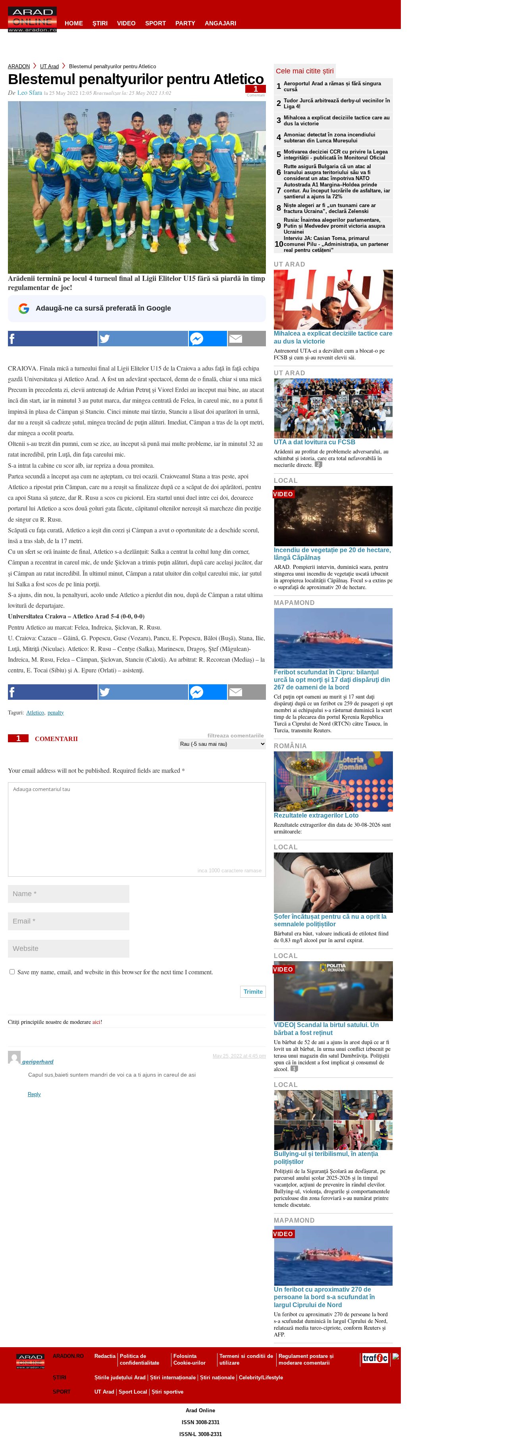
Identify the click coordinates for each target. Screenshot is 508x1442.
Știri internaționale (173, 1378)
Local (286, 480)
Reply (34, 1094)
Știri (59, 1378)
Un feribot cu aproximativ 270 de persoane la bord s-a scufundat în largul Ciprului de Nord (324, 1297)
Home (74, 23)
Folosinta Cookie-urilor (189, 1359)
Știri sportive (167, 1392)
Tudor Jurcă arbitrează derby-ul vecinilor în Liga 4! (337, 103)
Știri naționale (217, 1378)
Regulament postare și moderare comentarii (306, 1359)
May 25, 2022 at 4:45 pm (239, 1056)
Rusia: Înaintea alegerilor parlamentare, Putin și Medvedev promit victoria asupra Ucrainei (334, 226)
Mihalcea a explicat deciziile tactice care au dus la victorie (337, 121)
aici (96, 1021)
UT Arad (49, 66)
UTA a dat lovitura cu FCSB (315, 442)
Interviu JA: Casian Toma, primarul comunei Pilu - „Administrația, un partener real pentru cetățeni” (336, 244)
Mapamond (294, 602)
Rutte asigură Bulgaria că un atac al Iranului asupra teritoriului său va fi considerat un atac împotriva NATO (327, 172)
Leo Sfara (29, 92)
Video (126, 23)
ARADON (19, 66)
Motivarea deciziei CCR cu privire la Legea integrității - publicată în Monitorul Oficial (336, 155)
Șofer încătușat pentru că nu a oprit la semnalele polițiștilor (330, 920)
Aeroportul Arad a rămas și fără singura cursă (332, 86)
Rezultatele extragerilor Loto (316, 815)
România (290, 746)
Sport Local (133, 1392)
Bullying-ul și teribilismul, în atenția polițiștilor (326, 1157)
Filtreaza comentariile (236, 735)
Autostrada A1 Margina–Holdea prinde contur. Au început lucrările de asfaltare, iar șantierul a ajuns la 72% (337, 191)
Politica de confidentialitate (139, 1359)
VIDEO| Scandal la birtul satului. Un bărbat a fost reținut (326, 1028)
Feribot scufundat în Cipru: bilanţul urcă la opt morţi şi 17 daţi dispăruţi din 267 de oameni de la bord (332, 680)
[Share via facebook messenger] (208, 338)
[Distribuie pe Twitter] (143, 338)
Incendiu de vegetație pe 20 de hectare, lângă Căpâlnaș (332, 554)
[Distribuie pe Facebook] (53, 338)
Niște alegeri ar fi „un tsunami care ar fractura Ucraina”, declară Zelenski (330, 208)
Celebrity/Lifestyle (261, 1378)
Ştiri (100, 23)
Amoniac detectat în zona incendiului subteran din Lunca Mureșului (329, 138)
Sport (155, 23)
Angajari (220, 23)
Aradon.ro (68, 1356)
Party (185, 23)
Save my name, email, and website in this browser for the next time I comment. (115, 972)
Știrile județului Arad (120, 1378)
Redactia (104, 1356)
